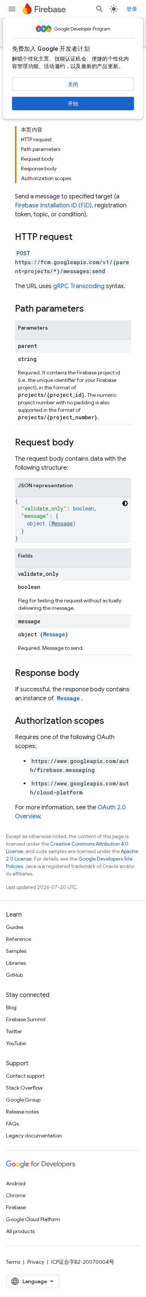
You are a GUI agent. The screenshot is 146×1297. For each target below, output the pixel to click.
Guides (14, 927)
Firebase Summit (26, 1019)
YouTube (16, 1043)
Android (15, 1183)
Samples (16, 951)
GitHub (14, 975)
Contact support (25, 1075)
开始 (73, 103)
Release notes (22, 1111)
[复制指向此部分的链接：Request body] (81, 443)
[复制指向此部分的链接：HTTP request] (80, 237)
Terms (13, 1262)
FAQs (12, 1123)
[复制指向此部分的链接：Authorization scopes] (111, 721)
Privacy (35, 1262)
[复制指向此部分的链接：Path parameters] (91, 309)
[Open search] (99, 8)
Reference (18, 939)
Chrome (15, 1195)
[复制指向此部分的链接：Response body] (86, 673)
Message (62, 523)
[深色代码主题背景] (125, 503)
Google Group (23, 1099)
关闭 (73, 84)
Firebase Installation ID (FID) (53, 205)
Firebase (16, 1207)
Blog (11, 1007)
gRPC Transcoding (78, 286)
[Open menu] (11, 9)
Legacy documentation (34, 1135)
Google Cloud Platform (33, 1219)
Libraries (16, 963)
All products (20, 1231)
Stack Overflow (24, 1087)
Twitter (14, 1031)
